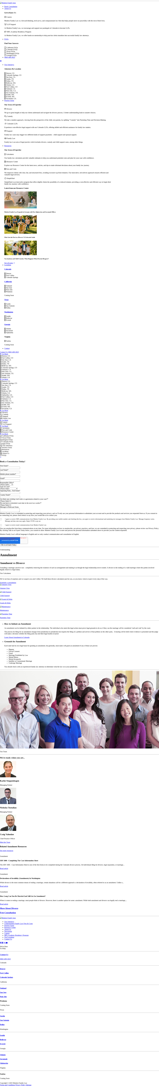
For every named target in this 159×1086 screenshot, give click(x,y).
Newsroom (8, 931)
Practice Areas (9, 100)
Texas (6, 300)
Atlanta (3, 1055)
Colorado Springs (6, 977)
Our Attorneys (9, 65)
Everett (2, 1044)
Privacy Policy (20, 1085)
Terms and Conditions (7, 1085)
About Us (7, 8)
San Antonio (4, 1020)
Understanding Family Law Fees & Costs (18, 924)
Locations (7, 265)
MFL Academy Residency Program (16, 935)
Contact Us (4, 352)
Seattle (2, 1035)
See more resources (6, 851)
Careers (7, 933)
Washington (8, 312)
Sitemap (28, 1085)
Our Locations (9, 937)
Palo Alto (3, 997)
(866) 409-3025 (9, 57)
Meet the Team (5, 842)
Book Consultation (10, 6)
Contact (7, 348)
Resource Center (10, 927)
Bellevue (3, 1040)
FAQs (6, 39)
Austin (2, 1016)
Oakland (3, 988)
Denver (2, 969)
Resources (7, 146)
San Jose (3, 992)
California (8, 282)
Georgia (7, 324)
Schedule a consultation (8, 583)
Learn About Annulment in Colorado (17, 637)
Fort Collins (4, 973)
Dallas (2, 1024)
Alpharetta (4, 1063)
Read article (4, 868)
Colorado (7, 269)
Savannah (3, 1059)
